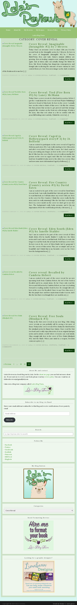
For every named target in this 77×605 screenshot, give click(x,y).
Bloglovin (8, 459)
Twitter (7, 447)
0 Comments (62, 255)
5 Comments (63, 211)
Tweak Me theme (58, 604)
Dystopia (52, 211)
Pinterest (8, 454)
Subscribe (9, 420)
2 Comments (64, 75)
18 (21, 364)
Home (8, 30)
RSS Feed (8, 457)
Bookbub (8, 452)
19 (24, 364)
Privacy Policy (66, 30)
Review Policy (53, 30)
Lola (30, 75)
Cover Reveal (41, 75)
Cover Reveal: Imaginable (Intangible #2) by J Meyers (48, 45)
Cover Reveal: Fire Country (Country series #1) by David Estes (49, 185)
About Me (17, 30)
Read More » (69, 79)
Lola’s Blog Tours (38, 35)
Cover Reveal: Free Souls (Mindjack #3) (46, 317)
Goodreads (9, 450)
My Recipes (40, 30)
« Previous (7, 364)
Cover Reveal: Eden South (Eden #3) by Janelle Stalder (51, 230)
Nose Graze (71, 604)
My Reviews (28, 30)
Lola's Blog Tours (37, 384)
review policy (49, 377)
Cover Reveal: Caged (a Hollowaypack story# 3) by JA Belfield (49, 139)
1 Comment (63, 119)
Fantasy (52, 75)
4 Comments (61, 299)
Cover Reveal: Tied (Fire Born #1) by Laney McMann (49, 94)
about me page (44, 374)
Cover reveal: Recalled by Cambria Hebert (46, 274)
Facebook (8, 445)
